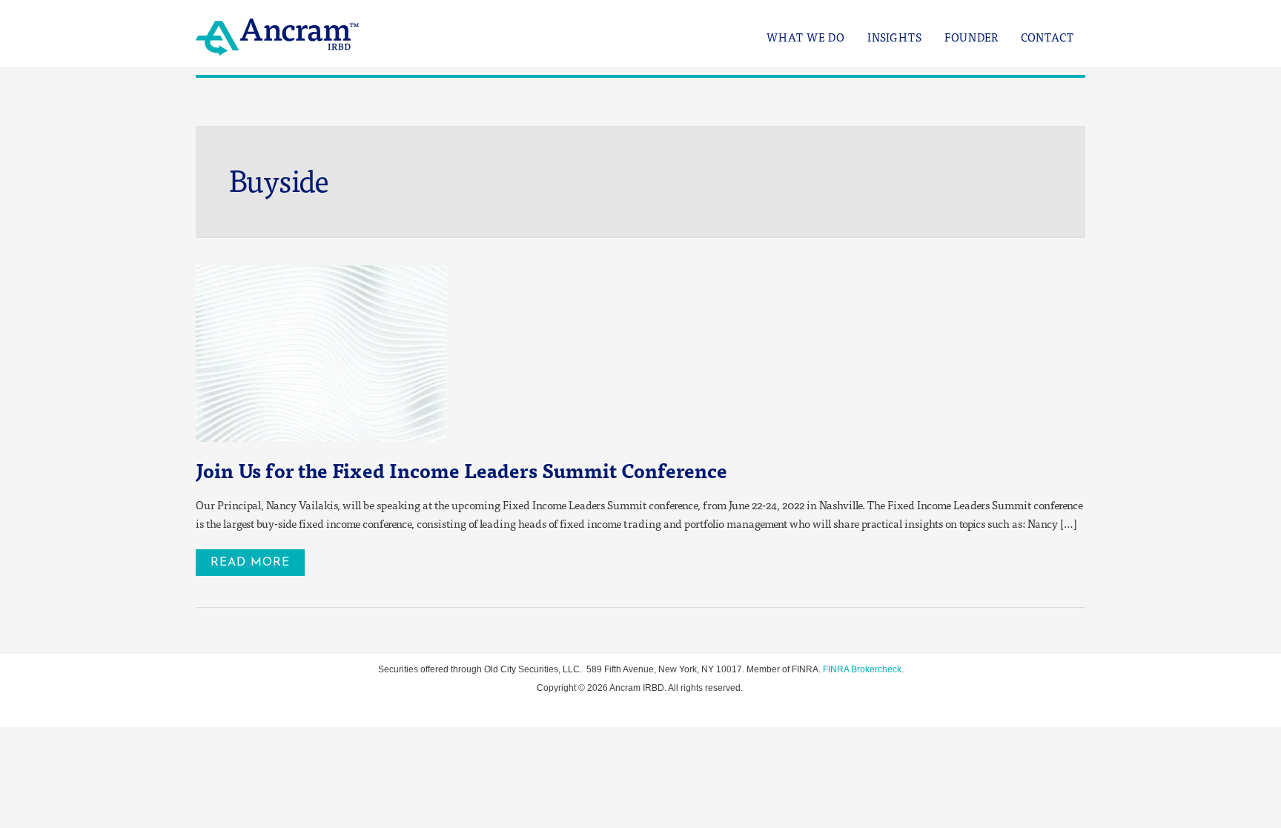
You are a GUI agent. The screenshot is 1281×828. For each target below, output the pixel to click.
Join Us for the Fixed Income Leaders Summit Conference (461, 470)
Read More (256, 559)
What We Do (806, 37)
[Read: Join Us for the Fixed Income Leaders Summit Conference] (321, 352)
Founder (971, 37)
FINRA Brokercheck (862, 669)
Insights (894, 37)
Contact (1047, 37)
